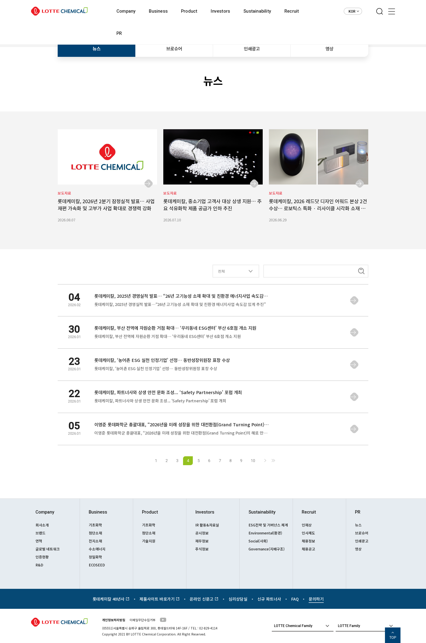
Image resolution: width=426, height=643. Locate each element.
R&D (39, 565)
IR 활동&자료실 (207, 525)
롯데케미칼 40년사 (109, 599)
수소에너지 (97, 549)
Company (126, 11)
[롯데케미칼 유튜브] (163, 620)
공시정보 (202, 533)
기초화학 (95, 525)
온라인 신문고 (202, 599)
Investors (220, 11)
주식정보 (202, 549)
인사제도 (308, 533)
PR (119, 33)
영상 (329, 48)
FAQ (295, 599)
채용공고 (308, 549)
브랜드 (40, 533)
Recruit (291, 11)
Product (189, 11)
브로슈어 (174, 48)
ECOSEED (97, 565)
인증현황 (42, 557)
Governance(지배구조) (266, 549)
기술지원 (148, 541)
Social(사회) (258, 541)
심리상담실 (238, 599)
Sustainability (257, 11)
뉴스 (97, 48)
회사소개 (42, 525)
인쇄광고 (252, 48)
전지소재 (95, 541)
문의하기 (316, 599)
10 (253, 460)
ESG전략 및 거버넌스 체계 (268, 525)
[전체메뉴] (391, 11)
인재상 (307, 525)
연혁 (39, 541)
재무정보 (202, 541)
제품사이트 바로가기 (158, 599)
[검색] (379, 11)
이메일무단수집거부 (143, 620)
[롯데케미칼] (59, 11)
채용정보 (308, 541)
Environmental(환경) (265, 533)
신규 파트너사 (269, 599)
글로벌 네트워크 (48, 549)
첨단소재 (95, 533)
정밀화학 (95, 557)
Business (158, 11)
